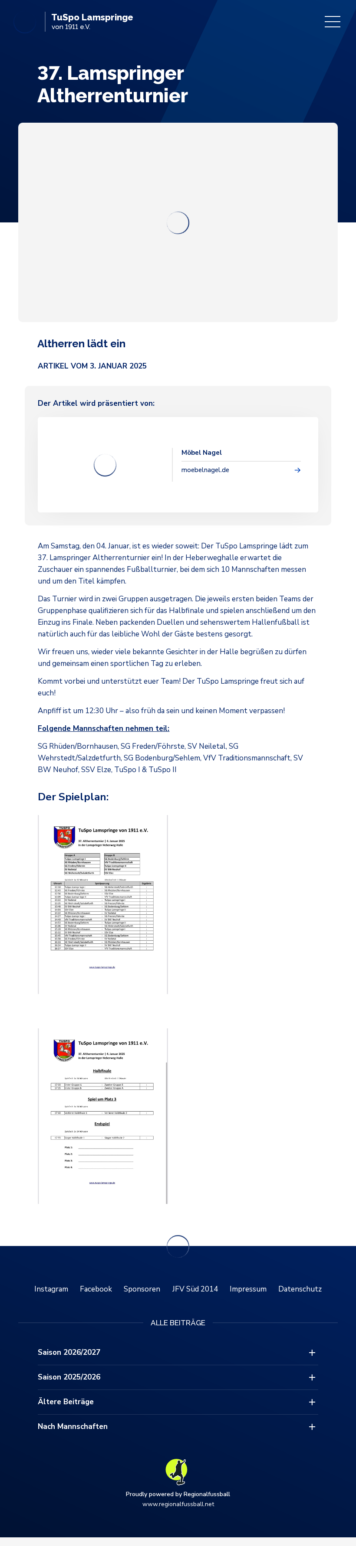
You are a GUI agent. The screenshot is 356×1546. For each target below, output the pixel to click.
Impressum (248, 1289)
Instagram (51, 1289)
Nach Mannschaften (73, 1427)
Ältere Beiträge (66, 1402)
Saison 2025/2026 (69, 1377)
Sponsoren (142, 1289)
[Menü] (333, 22)
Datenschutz (300, 1289)
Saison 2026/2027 (69, 1352)
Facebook (96, 1289)
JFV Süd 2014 (195, 1289)
